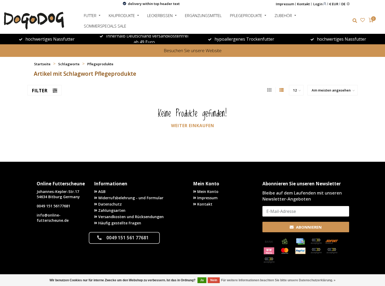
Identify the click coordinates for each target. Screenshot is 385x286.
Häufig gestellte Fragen (119, 222)
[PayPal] (300, 251)
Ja (202, 280)
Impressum (285, 4)
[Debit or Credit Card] (316, 241)
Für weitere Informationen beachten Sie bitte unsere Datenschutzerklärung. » (278, 280)
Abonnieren (308, 227)
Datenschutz (109, 204)
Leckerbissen (160, 15)
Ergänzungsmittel (203, 15)
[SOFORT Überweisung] (331, 241)
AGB (101, 191)
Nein (213, 280)
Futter (90, 15)
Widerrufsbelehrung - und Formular (130, 197)
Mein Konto (207, 191)
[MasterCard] (284, 251)
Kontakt (303, 4)
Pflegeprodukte (246, 15)
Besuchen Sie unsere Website (193, 50)
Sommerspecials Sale (105, 26)
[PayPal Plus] (269, 260)
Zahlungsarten (111, 210)
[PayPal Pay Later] (331, 251)
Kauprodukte (122, 15)
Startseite (42, 64)
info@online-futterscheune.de (53, 218)
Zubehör (283, 15)
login (318, 3)
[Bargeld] (284, 241)
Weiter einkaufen (192, 125)
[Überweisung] (269, 241)
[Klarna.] (269, 251)
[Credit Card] (300, 241)
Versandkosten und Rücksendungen (130, 216)
